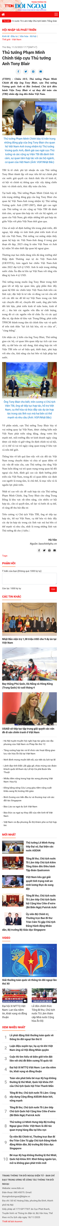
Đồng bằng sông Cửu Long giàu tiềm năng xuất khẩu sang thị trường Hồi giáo (28, 789)
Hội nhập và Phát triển (19, 30)
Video (6, 938)
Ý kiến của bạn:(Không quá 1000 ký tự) (22, 571)
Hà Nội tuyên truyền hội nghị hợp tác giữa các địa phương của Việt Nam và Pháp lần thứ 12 (28, 742)
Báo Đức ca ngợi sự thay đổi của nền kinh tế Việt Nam (28, 814)
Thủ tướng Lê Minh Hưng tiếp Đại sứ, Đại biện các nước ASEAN (40, 846)
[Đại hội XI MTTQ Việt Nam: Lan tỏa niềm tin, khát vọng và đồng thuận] (14, 995)
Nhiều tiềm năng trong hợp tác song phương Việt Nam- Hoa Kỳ (28, 780)
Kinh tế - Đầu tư (10, 36)
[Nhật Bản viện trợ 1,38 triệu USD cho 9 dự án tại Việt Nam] (29, 619)
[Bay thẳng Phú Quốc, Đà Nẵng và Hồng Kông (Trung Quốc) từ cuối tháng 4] (29, 664)
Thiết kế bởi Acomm (12, 1221)
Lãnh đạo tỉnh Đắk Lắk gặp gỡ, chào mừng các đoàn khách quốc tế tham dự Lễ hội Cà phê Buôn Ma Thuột (30, 769)
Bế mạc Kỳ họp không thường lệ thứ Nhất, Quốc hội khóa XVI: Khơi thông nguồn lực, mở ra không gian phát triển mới (33, 1159)
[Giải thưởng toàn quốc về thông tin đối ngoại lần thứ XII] (29, 960)
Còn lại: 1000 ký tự (11, 588)
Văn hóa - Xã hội (28, 36)
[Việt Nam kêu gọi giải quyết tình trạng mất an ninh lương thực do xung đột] (13, 881)
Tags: (5, 555)
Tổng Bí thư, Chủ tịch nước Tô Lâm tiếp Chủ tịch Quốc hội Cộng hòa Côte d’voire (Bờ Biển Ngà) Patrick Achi (33, 1111)
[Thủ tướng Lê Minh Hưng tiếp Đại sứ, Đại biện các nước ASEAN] (13, 847)
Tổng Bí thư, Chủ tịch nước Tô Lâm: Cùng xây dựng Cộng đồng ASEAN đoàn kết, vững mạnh (33, 1096)
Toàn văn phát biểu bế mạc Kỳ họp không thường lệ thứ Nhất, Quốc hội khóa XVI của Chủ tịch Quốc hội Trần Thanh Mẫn (33, 1082)
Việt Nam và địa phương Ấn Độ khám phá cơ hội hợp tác (30, 824)
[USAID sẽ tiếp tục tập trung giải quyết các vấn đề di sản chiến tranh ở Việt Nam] (29, 708)
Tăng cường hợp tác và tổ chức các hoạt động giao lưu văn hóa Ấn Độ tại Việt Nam (29, 752)
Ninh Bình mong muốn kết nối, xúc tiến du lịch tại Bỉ (30, 759)
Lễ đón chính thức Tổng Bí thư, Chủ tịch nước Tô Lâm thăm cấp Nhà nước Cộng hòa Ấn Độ (43, 1013)
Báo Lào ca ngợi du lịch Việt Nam (20, 806)
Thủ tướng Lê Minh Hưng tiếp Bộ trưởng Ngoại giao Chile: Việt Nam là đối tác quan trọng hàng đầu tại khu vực (32, 1125)
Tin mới (6, 21)
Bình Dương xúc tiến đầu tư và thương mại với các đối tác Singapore (29, 799)
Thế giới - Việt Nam (11, 39)
